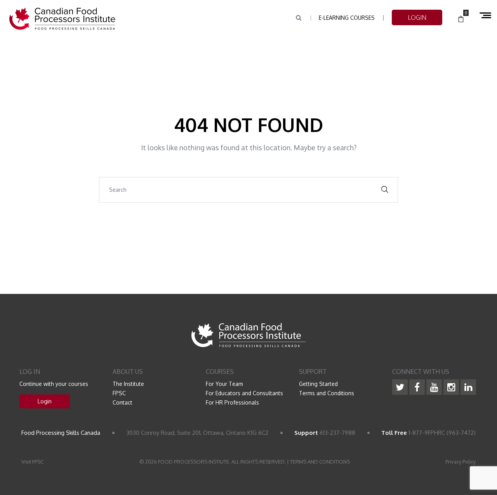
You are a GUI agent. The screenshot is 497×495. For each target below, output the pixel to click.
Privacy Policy (460, 462)
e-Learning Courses (347, 17)
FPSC (119, 393)
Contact (122, 402)
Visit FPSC (32, 462)
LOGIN (417, 17)
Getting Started (318, 383)
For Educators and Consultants (244, 393)
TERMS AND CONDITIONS (320, 462)
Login (45, 401)
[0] (461, 19)
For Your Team (224, 383)
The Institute (128, 383)
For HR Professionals (232, 402)
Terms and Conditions (326, 393)
